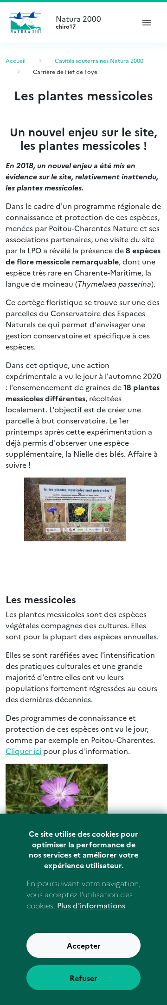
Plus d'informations (91, 905)
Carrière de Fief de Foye (65, 71)
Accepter (84, 945)
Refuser (83, 978)
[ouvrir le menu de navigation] (147, 22)
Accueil (16, 60)
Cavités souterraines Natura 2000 (99, 60)
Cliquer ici (23, 751)
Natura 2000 (78, 22)
